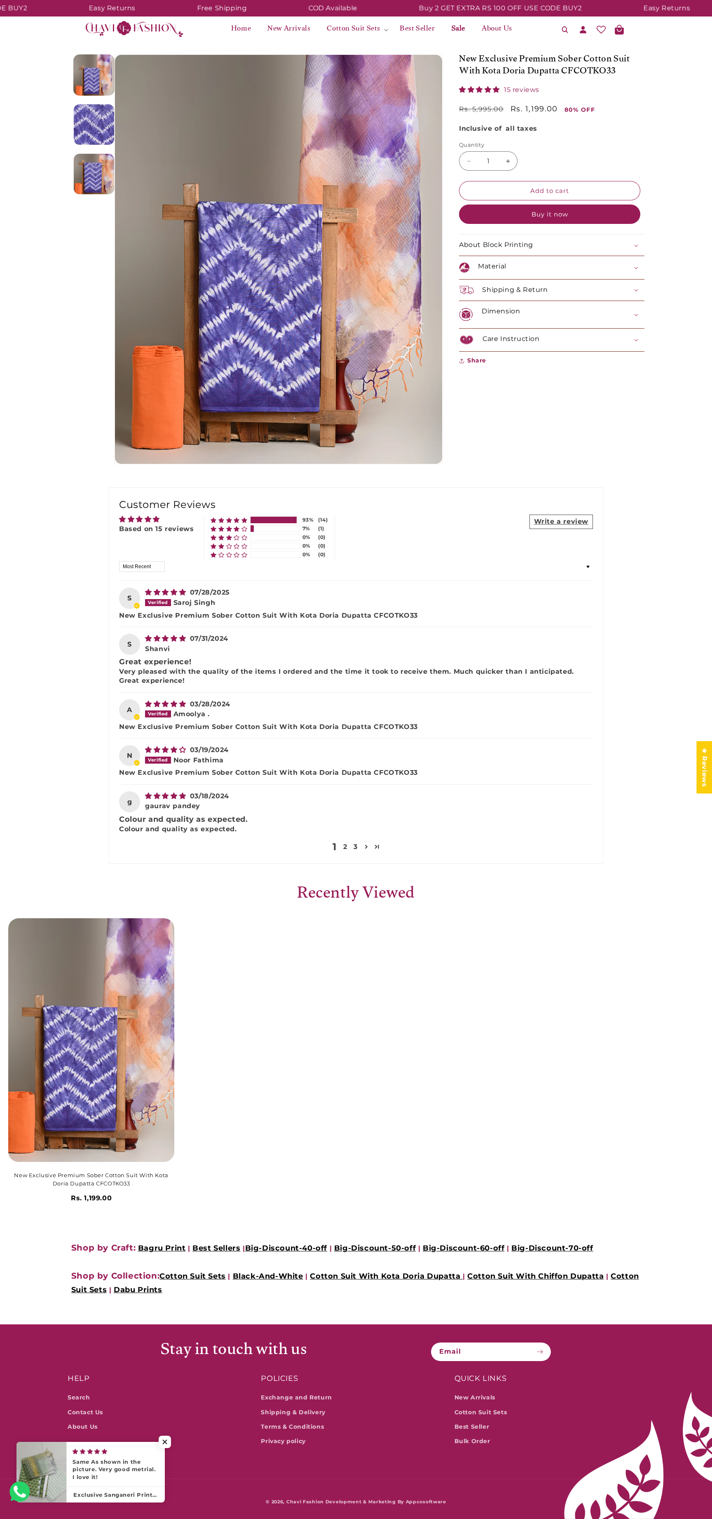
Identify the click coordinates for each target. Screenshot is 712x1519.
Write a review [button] (561, 522)
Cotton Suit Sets (192, 1276)
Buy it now (550, 214)
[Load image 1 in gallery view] (94, 75)
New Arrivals (474, 1397)
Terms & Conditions (292, 1426)
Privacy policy (283, 1441)
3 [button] (356, 847)
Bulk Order (472, 1441)
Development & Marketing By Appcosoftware (386, 1502)
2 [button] (345, 847)
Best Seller (472, 1426)
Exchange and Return (296, 1397)
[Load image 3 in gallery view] (94, 174)
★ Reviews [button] (704, 767)
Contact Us (85, 1412)
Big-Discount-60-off (463, 1248)
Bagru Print (162, 1248)
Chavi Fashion (305, 1502)
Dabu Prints (138, 1289)
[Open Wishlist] (601, 30)
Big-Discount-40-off (286, 1248)
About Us (83, 1426)
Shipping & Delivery (293, 1412)
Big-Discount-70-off (552, 1248)
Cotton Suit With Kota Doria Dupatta (386, 1276)
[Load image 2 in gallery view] (94, 124)
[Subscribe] (542, 1351)
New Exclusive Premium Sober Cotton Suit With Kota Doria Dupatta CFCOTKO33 (91, 1179)
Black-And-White (268, 1276)
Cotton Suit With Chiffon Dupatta (535, 1276)
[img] (166, 593)
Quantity (471, 144)
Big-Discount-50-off (375, 1248)
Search (79, 1397)
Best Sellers (216, 1248)
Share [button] (476, 360)
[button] (355, 29)
